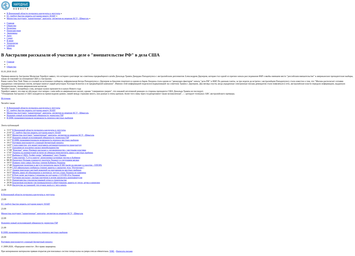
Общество (11, 67)
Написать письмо (124, 251)
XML (111, 251)
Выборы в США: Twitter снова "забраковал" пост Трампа (39, 155)
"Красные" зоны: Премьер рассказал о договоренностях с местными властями (49, 150)
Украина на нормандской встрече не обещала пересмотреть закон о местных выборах (52, 152)
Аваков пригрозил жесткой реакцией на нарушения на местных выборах (46, 170)
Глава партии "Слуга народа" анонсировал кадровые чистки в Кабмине (46, 157)
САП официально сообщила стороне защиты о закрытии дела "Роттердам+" (48, 167)
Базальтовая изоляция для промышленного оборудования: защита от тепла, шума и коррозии (56, 182)
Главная (10, 62)
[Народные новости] (15, 9)
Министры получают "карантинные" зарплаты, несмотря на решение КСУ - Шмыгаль (48, 18)
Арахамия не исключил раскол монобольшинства (35, 147)
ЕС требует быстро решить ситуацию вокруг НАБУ (31, 16)
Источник (6, 98)
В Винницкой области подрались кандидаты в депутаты (33, 13)
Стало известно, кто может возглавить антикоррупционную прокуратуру (47, 145)
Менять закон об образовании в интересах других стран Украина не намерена (49, 172)
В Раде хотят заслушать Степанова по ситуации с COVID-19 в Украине (46, 175)
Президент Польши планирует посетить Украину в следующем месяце (45, 160)
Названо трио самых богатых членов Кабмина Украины (38, 162)
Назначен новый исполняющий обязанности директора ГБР (35, 115)
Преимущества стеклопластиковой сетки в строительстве (39, 180)
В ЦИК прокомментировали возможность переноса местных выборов (40, 118)
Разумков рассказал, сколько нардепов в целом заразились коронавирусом (47, 177)
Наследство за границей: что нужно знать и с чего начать (39, 185)
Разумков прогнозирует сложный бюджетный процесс (38, 142)
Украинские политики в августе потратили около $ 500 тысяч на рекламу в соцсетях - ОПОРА (57, 165)
